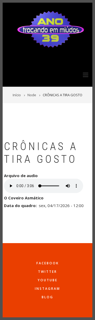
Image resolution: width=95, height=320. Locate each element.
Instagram (47, 288)
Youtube (48, 280)
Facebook (47, 263)
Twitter (47, 271)
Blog (47, 297)
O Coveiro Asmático (24, 197)
